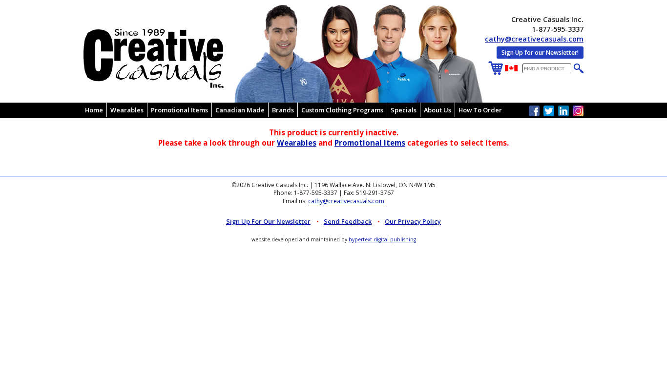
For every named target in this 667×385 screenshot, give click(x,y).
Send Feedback (348, 221)
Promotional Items (179, 110)
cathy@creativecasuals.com (534, 38)
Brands (283, 110)
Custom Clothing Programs (342, 110)
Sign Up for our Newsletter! (540, 52)
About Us (437, 110)
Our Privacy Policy (413, 221)
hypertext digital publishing (382, 239)
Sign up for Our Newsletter (268, 221)
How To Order (480, 110)
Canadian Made (240, 110)
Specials (404, 110)
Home (94, 110)
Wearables (127, 110)
